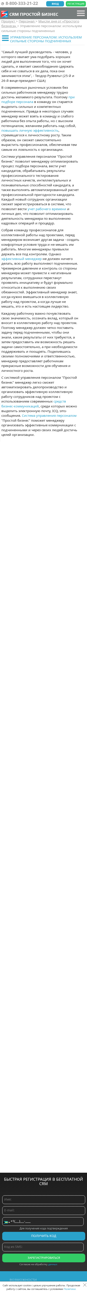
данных (52, 1264)
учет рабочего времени (47, 209)
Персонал (27, 21)
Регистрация (75, 3)
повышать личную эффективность (29, 130)
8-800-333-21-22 (22, 3)
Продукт (8, 21)
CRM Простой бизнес (33, 14)
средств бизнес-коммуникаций (33, 403)
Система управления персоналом (49, 415)
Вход (55, 3)
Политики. (70, 1289)
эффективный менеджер (21, 258)
